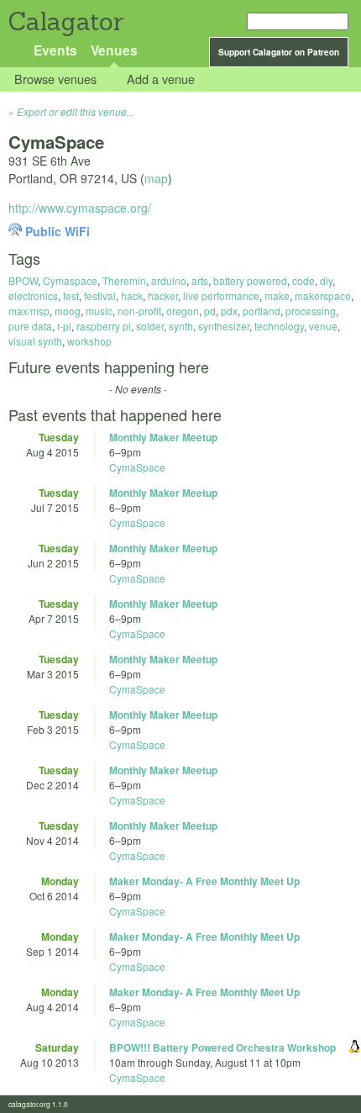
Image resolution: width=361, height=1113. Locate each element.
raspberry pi (103, 326)
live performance (221, 295)
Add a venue (161, 79)
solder (150, 326)
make (277, 295)
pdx (229, 310)
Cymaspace (70, 280)
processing (310, 310)
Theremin (124, 280)
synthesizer (223, 326)
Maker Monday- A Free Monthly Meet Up (204, 881)
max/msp (29, 310)
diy (326, 280)
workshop (89, 341)
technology (279, 326)
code (303, 280)
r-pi (64, 326)
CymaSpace (137, 467)
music (99, 310)
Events (55, 50)
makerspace (323, 295)
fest (71, 295)
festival (100, 295)
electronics (33, 295)
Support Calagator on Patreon (278, 52)
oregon (182, 310)
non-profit (139, 310)
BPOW (23, 280)
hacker (163, 295)
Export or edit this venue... (75, 111)
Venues (114, 50)
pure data (30, 326)
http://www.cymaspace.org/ (79, 207)
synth (181, 326)
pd (210, 310)
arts (199, 280)
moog (68, 310)
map (156, 178)
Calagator (65, 21)
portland (261, 310)
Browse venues (55, 79)
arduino (168, 280)
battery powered (250, 280)
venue (323, 326)
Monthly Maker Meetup (163, 437)
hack (132, 295)
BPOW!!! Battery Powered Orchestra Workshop (222, 1047)
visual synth (35, 341)
